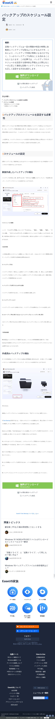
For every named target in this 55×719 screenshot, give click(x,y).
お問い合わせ (42, 714)
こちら (40, 644)
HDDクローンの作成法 (14, 671)
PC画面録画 (41, 674)
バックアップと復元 (14, 6)
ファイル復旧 (40, 660)
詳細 (41, 717)
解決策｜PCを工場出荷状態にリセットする (23, 527)
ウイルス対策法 (14, 666)
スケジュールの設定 (9, 102)
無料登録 (27, 639)
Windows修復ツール (14, 660)
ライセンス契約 (36, 714)
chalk (14, 29)
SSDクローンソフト (14, 674)
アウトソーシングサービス (14, 702)
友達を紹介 (14, 705)
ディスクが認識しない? (14, 663)
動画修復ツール (14, 669)
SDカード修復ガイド (14, 657)
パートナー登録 (14, 693)
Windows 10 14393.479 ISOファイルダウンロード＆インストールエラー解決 (26, 540)
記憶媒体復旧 (40, 657)
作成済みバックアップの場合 (10, 106)
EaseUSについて (14, 687)
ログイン (35, 642)
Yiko (14, 24)
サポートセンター (14, 699)
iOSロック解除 (40, 677)
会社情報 (14, 690)
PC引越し (41, 669)
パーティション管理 (40, 663)
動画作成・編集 (41, 671)
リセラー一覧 (14, 696)
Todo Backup (6, 420)
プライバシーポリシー (27, 714)
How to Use (6, 6)
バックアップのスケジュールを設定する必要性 (16, 100)
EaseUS (9, 2)
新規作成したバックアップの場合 (11, 104)
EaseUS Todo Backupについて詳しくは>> (27, 513)
